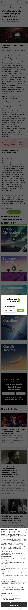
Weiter (21, 310)
